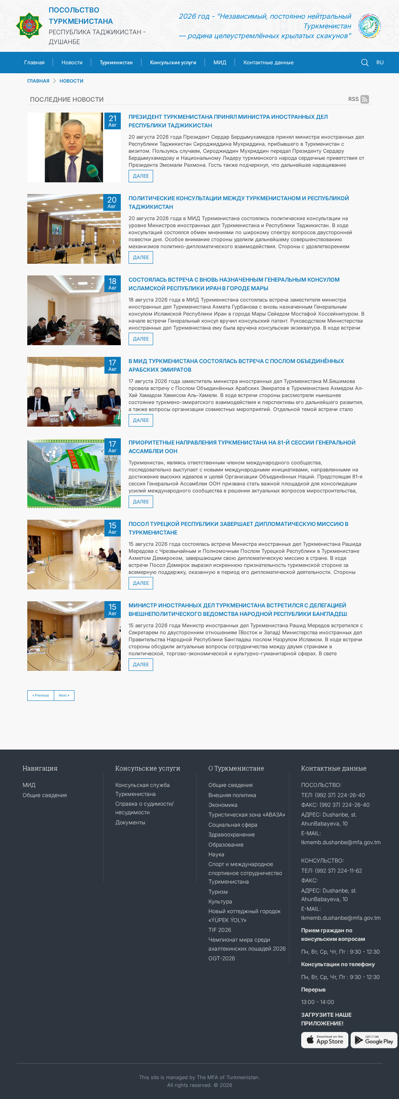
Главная (34, 62)
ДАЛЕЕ (141, 176)
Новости (72, 62)
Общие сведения (45, 795)
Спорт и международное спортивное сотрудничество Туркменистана (245, 873)
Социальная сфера (233, 824)
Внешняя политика (232, 795)
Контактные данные (269, 62)
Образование (226, 844)
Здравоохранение (231, 834)
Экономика (223, 804)
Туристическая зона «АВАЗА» (246, 814)
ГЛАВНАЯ (38, 81)
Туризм (218, 891)
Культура (220, 901)
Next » (64, 695)
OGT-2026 (221, 958)
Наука (216, 854)
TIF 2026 (219, 929)
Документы (130, 822)
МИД (220, 62)
